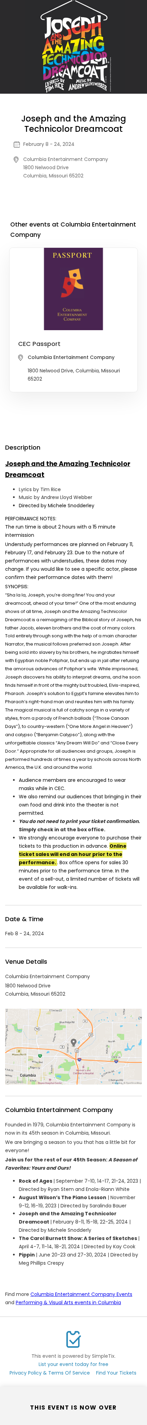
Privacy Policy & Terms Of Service (50, 1372)
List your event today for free (73, 1364)
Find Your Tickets (116, 1372)
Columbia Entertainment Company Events (81, 1294)
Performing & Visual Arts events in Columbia (68, 1302)
